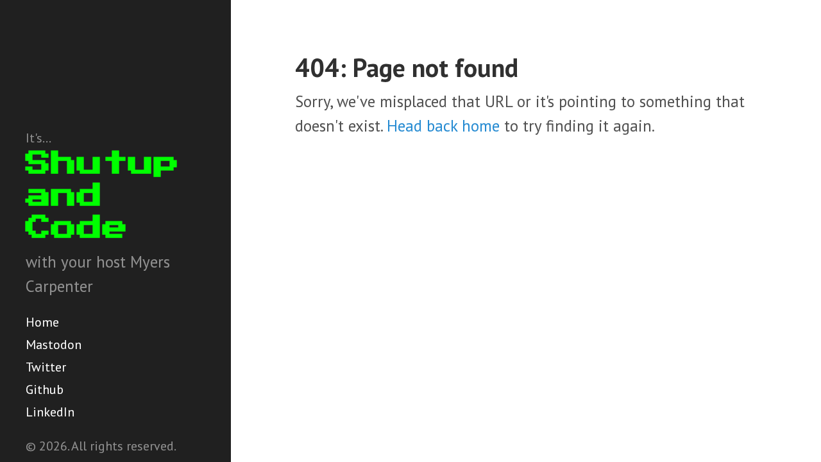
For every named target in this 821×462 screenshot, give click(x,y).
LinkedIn (50, 412)
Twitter (46, 367)
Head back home (443, 126)
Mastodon (53, 344)
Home (42, 322)
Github (44, 389)
